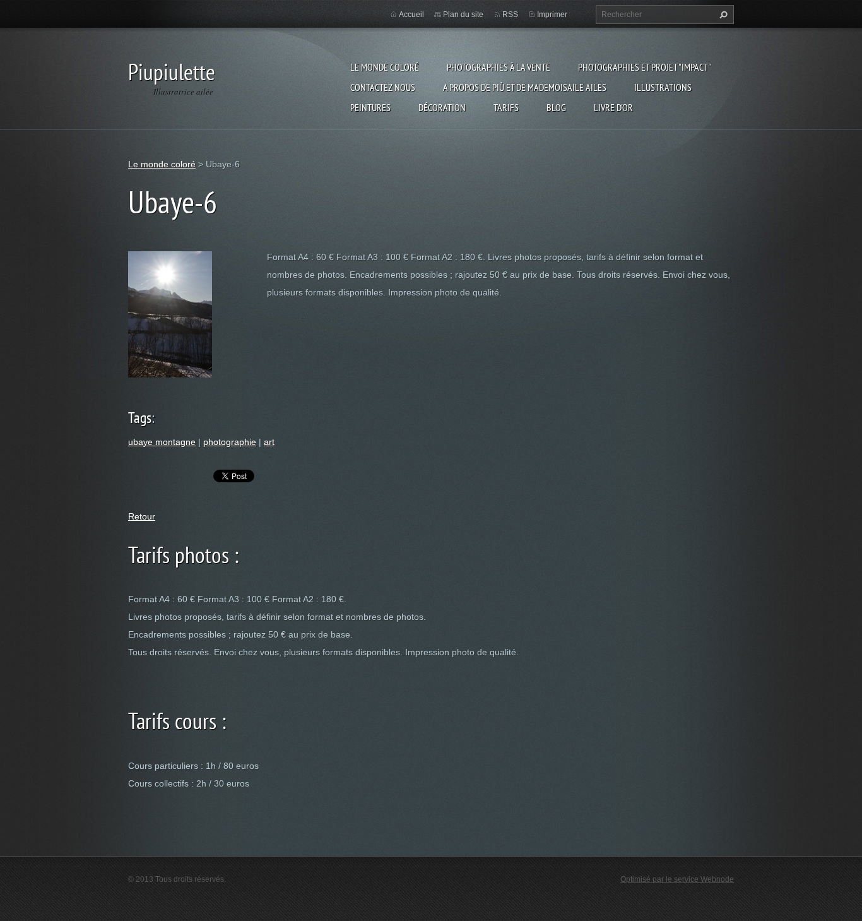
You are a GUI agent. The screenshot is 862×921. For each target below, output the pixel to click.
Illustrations (663, 87)
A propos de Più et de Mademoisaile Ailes (524, 87)
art (269, 442)
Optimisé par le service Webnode (677, 879)
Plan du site (463, 14)
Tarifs (506, 107)
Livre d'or (613, 107)
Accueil (411, 14)
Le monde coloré (384, 67)
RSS (510, 14)
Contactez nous (382, 87)
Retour (141, 516)
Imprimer (552, 14)
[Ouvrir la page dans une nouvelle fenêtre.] (170, 313)
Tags (139, 417)
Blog (556, 107)
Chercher (721, 14)
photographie (229, 442)
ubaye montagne (162, 442)
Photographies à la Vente (498, 67)
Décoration (442, 107)
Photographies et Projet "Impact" (644, 67)
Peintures (370, 107)
